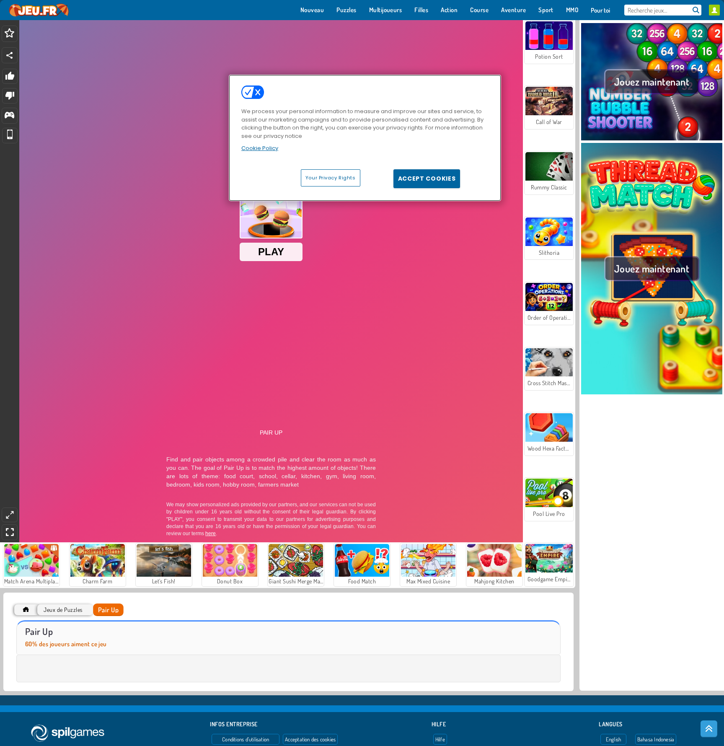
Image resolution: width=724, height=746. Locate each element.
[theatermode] (10, 515)
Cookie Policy (259, 148)
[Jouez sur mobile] (10, 135)
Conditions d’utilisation (245, 739)
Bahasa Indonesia (656, 739)
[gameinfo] (9, 116)
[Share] (10, 55)
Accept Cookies (427, 178)
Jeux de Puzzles (63, 609)
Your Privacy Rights (330, 177)
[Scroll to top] (709, 728)
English (613, 739)
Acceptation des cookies (310, 739)
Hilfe (440, 739)
